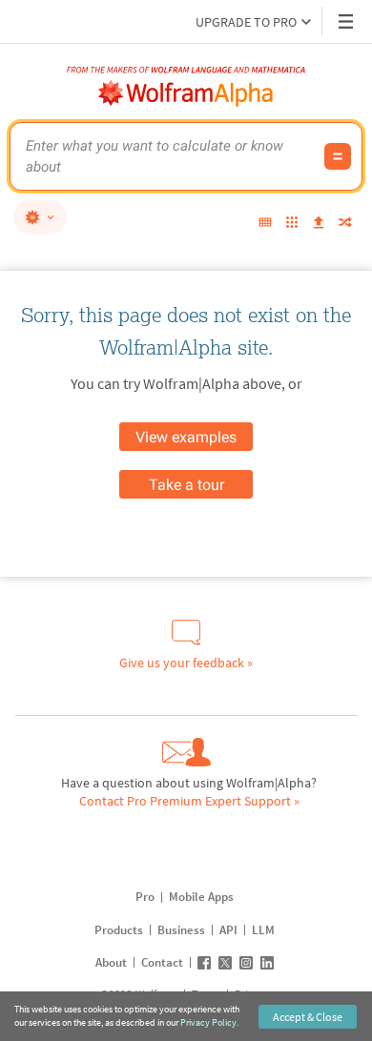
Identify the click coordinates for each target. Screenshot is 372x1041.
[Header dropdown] (347, 21)
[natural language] (40, 217)
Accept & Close (307, 1017)
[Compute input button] (337, 156)
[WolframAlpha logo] (186, 93)
